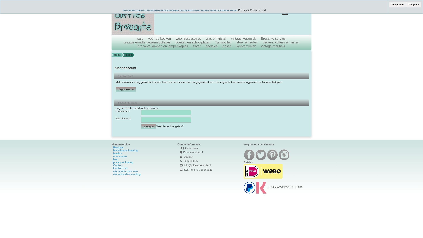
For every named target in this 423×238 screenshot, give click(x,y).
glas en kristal (216, 38)
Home (117, 54)
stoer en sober (247, 42)
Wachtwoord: (123, 118)
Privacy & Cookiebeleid (252, 10)
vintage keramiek (243, 38)
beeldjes (212, 46)
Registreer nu (126, 89)
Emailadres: (123, 111)
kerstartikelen (246, 46)
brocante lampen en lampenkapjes (163, 46)
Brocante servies (273, 38)
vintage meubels (273, 46)
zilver (197, 46)
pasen (227, 46)
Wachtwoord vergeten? (169, 126)
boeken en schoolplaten (192, 42)
